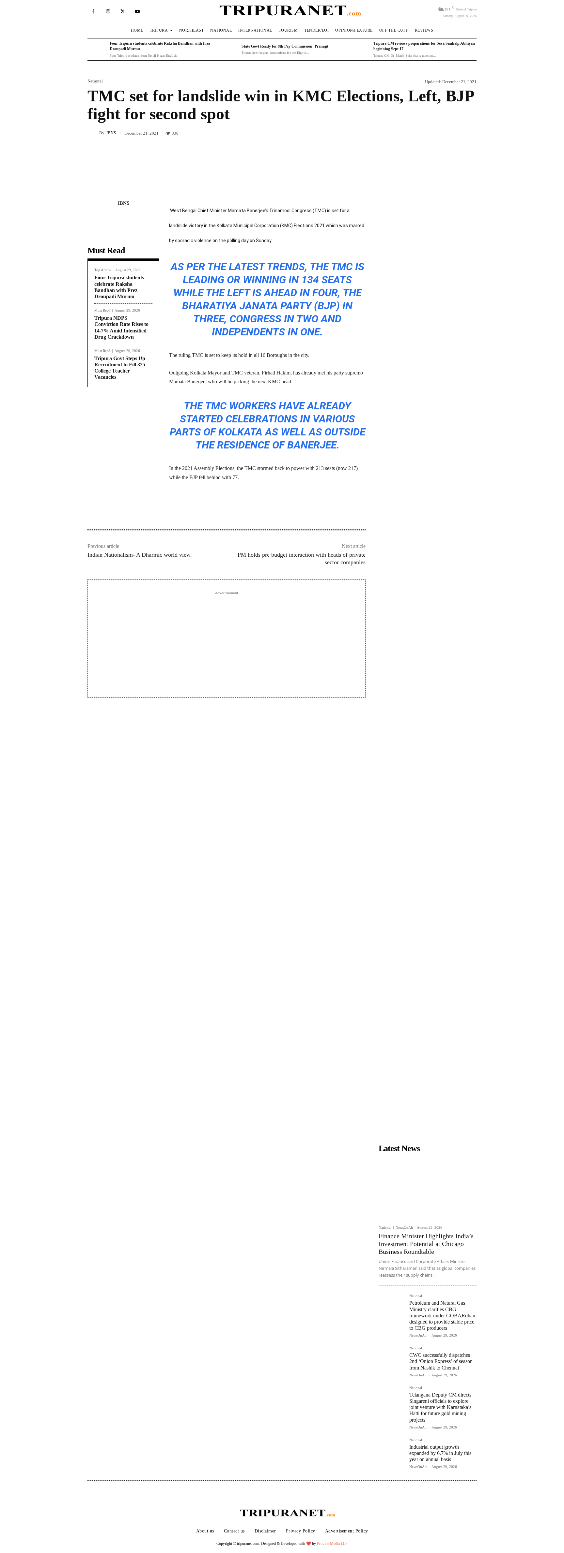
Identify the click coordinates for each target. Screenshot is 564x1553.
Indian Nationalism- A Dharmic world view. (139, 554)
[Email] (257, 508)
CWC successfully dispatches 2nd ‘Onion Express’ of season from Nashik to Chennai (441, 1361)
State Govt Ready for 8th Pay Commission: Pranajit (285, 46)
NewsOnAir (404, 1227)
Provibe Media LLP (332, 1543)
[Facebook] (93, 11)
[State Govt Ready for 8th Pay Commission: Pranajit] (228, 49)
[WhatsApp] (242, 508)
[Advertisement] (226, 642)
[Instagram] (108, 11)
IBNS (111, 133)
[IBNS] (93, 133)
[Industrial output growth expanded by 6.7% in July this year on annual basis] (391, 1451)
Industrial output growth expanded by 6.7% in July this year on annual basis (440, 1453)
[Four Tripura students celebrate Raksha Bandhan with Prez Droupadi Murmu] (96, 49)
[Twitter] (122, 11)
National (95, 81)
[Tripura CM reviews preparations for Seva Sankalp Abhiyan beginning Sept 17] (360, 49)
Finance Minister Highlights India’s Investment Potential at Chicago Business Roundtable (426, 1243)
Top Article (102, 270)
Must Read (102, 310)
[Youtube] (137, 11)
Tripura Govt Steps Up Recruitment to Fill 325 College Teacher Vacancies (119, 368)
